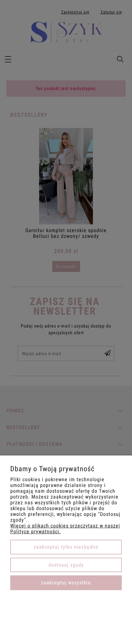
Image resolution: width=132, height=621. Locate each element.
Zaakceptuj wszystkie (66, 583)
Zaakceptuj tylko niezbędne (66, 547)
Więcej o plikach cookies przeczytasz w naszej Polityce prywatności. (65, 529)
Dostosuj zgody (66, 565)
